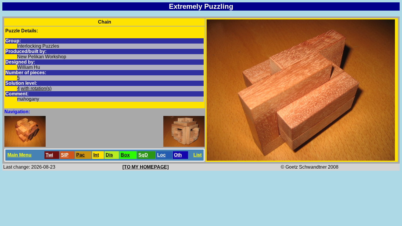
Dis (109, 154)
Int (96, 154)
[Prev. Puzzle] (25, 145)
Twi (49, 154)
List (197, 154)
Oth (178, 154)
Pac (80, 154)
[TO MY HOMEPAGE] (145, 167)
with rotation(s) (36, 88)
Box (125, 154)
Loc (161, 154)
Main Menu (19, 154)
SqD (143, 154)
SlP (65, 154)
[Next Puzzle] (184, 145)
